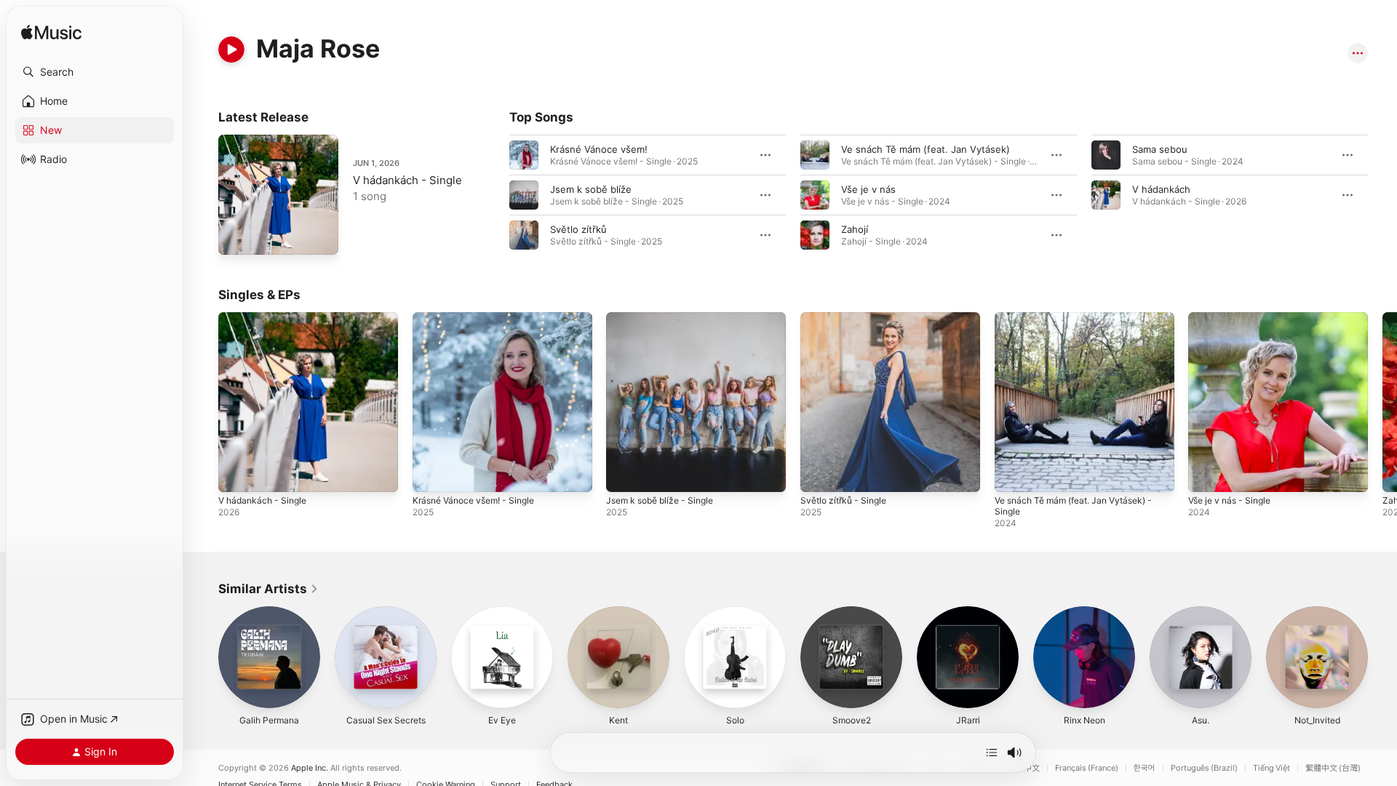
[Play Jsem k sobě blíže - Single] (624, 474)
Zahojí (854, 229)
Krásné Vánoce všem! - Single (480, 318)
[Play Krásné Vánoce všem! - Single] (431, 474)
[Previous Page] (204, 402)
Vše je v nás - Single (1234, 318)
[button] (94, 72)
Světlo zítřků (578, 229)
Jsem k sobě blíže (591, 189)
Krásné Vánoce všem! (599, 149)
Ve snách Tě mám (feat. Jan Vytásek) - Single (1083, 324)
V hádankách (1161, 189)
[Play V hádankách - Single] (236, 236)
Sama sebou (1159, 149)
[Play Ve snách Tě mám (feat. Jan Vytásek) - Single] (1013, 474)
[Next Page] (1382, 402)
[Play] (231, 49)
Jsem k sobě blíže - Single (665, 318)
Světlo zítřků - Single (847, 318)
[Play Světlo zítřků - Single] (818, 474)
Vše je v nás (868, 189)
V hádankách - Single (407, 180)
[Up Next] (991, 752)
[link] (268, 589)
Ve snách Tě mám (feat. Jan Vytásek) (925, 149)
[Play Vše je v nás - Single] (1206, 474)
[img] (51, 33)
